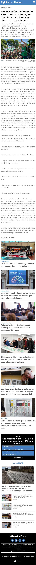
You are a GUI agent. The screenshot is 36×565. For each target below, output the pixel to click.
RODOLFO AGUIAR (15, 60)
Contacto (22, 551)
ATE (4, 60)
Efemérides (18, 548)
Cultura (25, 544)
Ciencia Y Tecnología (8, 546)
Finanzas (21, 546)
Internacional (18, 544)
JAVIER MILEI (8, 60)
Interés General (29, 546)
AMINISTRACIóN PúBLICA (25, 60)
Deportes (30, 544)
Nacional (11, 544)
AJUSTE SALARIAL (31, 61)
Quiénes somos (15, 551)
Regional (5, 544)
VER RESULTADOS (18, 457)
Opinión (16, 546)
